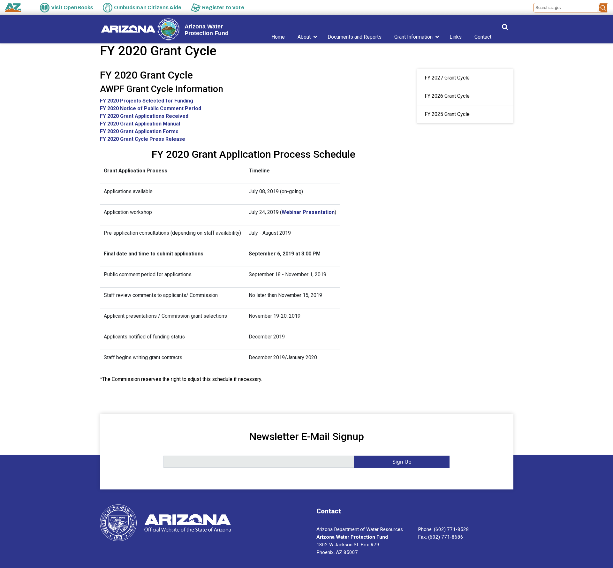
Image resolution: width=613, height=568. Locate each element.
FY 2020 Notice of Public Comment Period (150, 108)
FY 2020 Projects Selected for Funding (146, 101)
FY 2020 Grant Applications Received (144, 116)
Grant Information (413, 37)
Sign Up (402, 461)
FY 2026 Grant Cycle (447, 96)
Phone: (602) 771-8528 (443, 529)
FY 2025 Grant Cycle (447, 114)
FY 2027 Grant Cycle (447, 78)
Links (456, 37)
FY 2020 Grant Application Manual (140, 124)
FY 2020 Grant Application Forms (139, 131)
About (304, 37)
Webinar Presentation (308, 212)
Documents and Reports (355, 37)
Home (278, 37)
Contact (482, 37)
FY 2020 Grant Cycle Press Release (142, 139)
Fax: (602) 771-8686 (440, 537)
